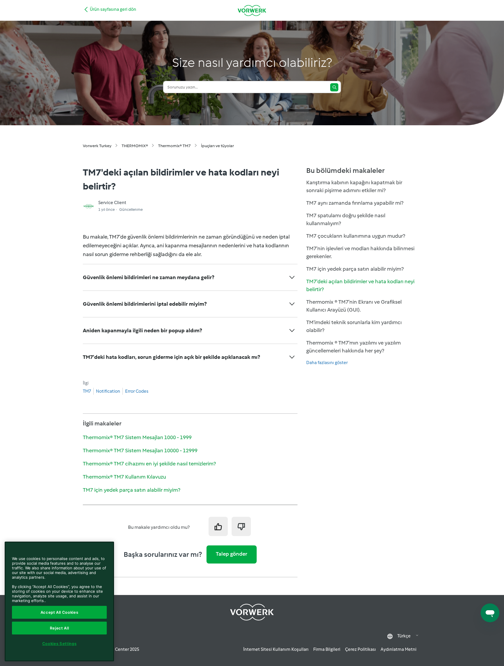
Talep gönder (231, 554)
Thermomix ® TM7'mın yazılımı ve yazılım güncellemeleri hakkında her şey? (353, 347)
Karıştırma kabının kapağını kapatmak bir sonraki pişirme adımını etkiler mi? (354, 186)
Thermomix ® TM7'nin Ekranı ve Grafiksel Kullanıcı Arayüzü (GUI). (354, 306)
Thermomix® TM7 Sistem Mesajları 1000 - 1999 (137, 437)
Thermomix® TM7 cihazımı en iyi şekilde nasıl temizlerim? (149, 463)
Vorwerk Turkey (97, 145)
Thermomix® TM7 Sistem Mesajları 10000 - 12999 (140, 450)
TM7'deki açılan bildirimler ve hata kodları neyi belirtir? (360, 285)
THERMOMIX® (135, 145)
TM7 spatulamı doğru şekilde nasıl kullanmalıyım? (345, 219)
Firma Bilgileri (326, 649)
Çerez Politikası (360, 649)
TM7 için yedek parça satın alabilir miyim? (131, 490)
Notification (108, 391)
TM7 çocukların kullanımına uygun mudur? (355, 236)
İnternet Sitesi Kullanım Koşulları (276, 649)
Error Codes (136, 391)
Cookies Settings (59, 643)
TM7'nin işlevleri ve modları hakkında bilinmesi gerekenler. (360, 252)
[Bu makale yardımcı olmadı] (241, 526)
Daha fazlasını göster (327, 362)
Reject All (59, 628)
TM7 (87, 391)
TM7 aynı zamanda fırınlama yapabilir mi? (354, 203)
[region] (59, 601)
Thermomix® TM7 (174, 145)
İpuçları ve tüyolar (217, 145)
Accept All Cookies (59, 612)
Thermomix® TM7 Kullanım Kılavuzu (124, 477)
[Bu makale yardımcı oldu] (218, 526)
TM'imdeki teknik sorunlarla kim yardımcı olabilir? (354, 326)
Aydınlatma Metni (398, 649)
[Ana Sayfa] (252, 10)
